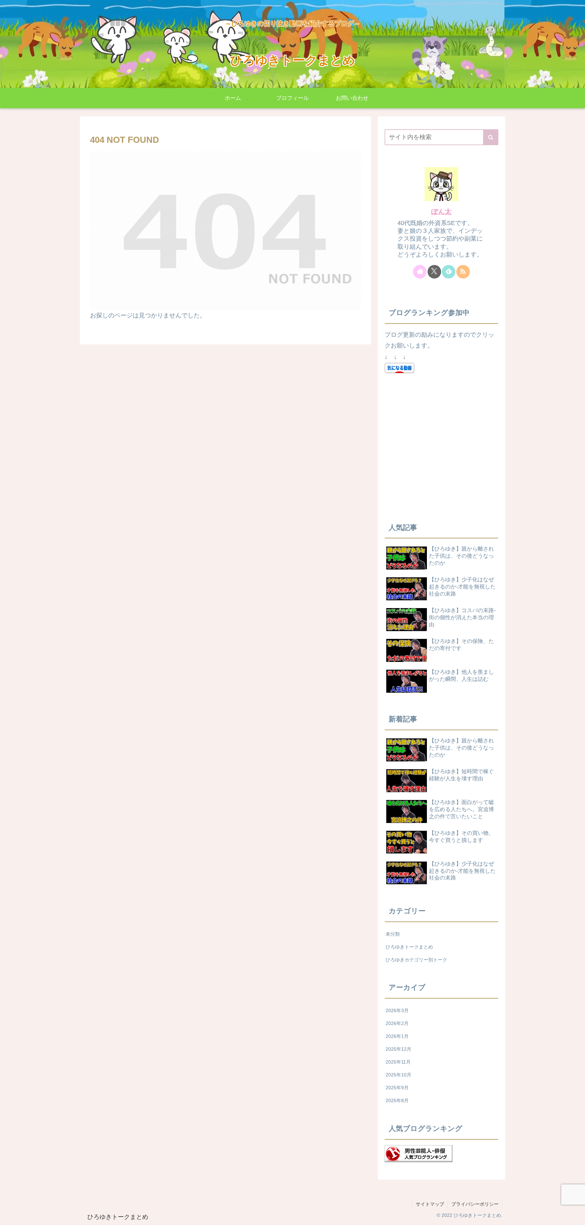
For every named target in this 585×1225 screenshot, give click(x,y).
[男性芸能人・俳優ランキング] (418, 1153)
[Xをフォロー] (434, 272)
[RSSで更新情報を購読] (463, 272)
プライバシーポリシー (475, 1204)
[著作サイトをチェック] (420, 272)
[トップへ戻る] (575, 1215)
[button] (490, 137)
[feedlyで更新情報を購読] (448, 272)
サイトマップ (430, 1204)
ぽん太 (441, 211)
